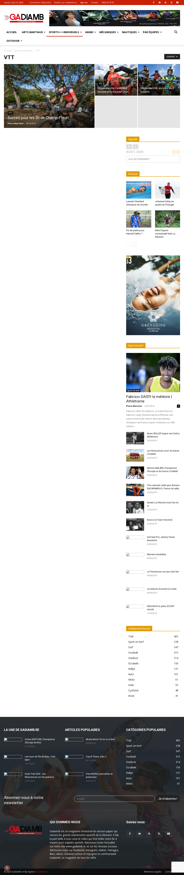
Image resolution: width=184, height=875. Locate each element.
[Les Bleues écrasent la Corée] (135, 593)
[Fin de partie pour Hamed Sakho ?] (138, 219)
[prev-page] (128, 244)
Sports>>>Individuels (64, 32)
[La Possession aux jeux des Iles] (135, 576)
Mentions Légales (153, 871)
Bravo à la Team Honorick (159, 520)
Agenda (84, 2)
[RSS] (165, 2)
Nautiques (129, 32)
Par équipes (151, 32)
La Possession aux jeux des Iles (163, 571)
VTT (10, 113)
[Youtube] (177, 2)
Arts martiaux (32, 32)
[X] (171, 2)
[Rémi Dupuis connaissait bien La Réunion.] (167, 219)
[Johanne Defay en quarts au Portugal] (167, 190)
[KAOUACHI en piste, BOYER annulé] (135, 611)
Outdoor (12, 40)
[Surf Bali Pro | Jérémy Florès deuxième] (135, 542)
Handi (89, 32)
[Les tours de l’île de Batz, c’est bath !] (13, 761)
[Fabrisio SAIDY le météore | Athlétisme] (153, 372)
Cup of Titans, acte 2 (96, 756)
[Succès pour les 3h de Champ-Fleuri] (49, 103)
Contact (94, 2)
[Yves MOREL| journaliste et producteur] (74, 778)
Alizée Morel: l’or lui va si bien (100, 739)
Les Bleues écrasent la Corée (161, 589)
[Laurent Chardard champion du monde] (138, 190)
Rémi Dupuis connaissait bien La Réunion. (165, 233)
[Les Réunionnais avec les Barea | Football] (135, 455)
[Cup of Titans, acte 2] (74, 761)
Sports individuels (24, 50)
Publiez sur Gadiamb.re (65, 2)
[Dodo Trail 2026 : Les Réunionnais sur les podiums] (13, 778)
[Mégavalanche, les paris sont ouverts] (159, 79)
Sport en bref (133, 390)
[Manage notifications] (7, 868)
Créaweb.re (42, 871)
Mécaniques (107, 32)
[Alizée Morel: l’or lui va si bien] (74, 744)
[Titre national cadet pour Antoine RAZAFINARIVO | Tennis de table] (135, 490)
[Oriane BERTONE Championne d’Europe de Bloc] (13, 744)
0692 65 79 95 (108, 2)
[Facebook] (153, 2)
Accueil (11, 32)
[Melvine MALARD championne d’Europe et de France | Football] (135, 472)
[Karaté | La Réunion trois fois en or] (135, 507)
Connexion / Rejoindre (40, 2)
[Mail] (159, 2)
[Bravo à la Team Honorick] (135, 524)
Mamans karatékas (156, 554)
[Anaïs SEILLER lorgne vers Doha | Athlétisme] (135, 438)
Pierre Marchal (15, 123)
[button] (175, 32)
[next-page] (134, 244)
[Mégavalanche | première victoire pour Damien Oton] (116, 79)
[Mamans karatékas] (135, 559)
